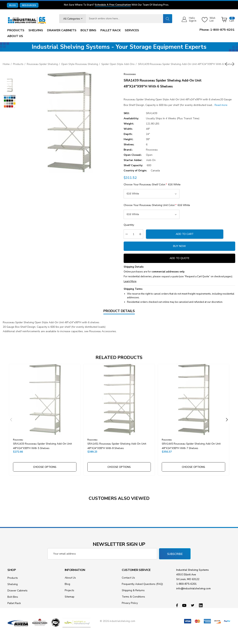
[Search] (167, 18)
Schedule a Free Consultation (113, 5)
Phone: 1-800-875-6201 (217, 30)
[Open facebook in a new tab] (177, 605)
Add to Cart (185, 234)
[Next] (232, 64)
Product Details (119, 311)
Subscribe (175, 554)
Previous (11, 419)
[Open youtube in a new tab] (184, 605)
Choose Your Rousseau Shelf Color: (152, 184)
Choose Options (44, 467)
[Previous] (226, 64)
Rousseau (130, 74)
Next (227, 419)
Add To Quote (179, 258)
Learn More (130, 281)
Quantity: (129, 225)
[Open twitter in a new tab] (193, 605)
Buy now (179, 246)
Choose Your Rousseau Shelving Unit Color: (157, 205)
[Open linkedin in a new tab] (201, 605)
